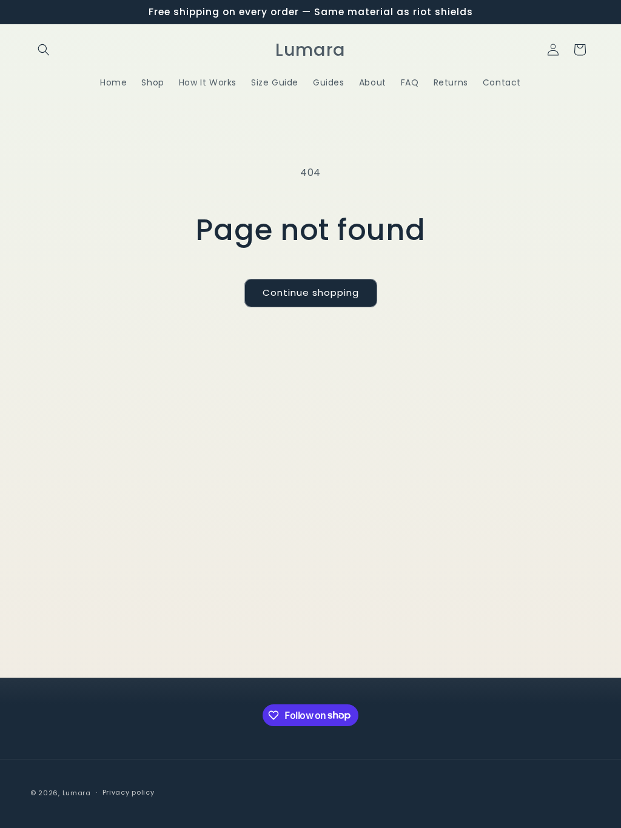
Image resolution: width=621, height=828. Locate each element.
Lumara (76, 793)
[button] (43, 49)
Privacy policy (128, 792)
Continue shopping (311, 292)
